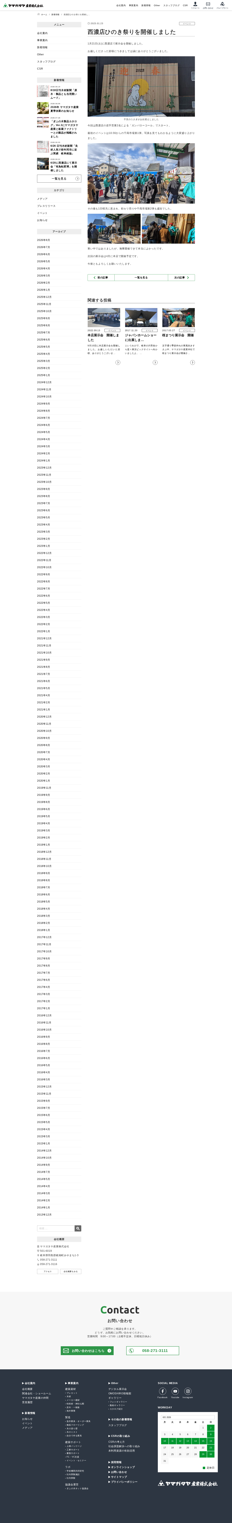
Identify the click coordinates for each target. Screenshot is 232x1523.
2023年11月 (44, 474)
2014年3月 (43, 1193)
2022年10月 (44, 567)
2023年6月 (43, 510)
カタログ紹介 (116, 1409)
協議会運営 (71, 1484)
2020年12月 (44, 716)
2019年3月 (43, 830)
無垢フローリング (75, 1425)
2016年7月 (43, 1051)
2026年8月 (43, 240)
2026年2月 (43, 282)
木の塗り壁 (72, 1428)
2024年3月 (43, 446)
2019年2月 (43, 837)
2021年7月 (43, 674)
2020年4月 (43, 759)
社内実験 (71, 1478)
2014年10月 (44, 1157)
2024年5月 (43, 432)
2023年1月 (43, 546)
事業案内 (133, 5)
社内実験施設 (73, 1474)
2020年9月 (43, 738)
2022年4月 (43, 610)
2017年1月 (43, 1008)
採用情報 (116, 1462)
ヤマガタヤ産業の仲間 (35, 1398)
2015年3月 (43, 1136)
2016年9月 (43, 1036)
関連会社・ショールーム (36, 1393)
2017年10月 (44, 951)
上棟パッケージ (74, 1446)
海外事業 (71, 1411)
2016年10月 (44, 1029)
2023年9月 (43, 489)
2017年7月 (43, 972)
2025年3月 (43, 361)
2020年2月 (43, 773)
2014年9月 (43, 1165)
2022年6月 (43, 595)
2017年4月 (43, 987)
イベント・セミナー (76, 1460)
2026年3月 (43, 275)
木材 (69, 1396)
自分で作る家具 (74, 1435)
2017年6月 (43, 980)
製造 (68, 1417)
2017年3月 (43, 994)
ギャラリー (115, 1398)
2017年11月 (44, 944)
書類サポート (73, 1453)
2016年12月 (44, 1015)
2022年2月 (43, 624)
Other (157, 5)
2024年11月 (44, 389)
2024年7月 (43, 418)
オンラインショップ (123, 1467)
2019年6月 (43, 809)
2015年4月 (43, 1129)
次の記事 (179, 277)
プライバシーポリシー (124, 1482)
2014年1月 (43, 1207)
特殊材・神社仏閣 (75, 1404)
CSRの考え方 (116, 1441)
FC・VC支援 (73, 1457)
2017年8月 (43, 965)
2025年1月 (43, 375)
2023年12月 (44, 467)
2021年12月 (44, 638)
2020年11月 (44, 723)
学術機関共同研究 (75, 1471)
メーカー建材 (73, 1400)
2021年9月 (43, 659)
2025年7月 (43, 332)
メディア (42, 198)
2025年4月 (43, 354)
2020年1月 (43, 780)
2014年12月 (44, 1150)
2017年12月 (44, 937)
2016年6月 (43, 1058)
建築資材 (70, 1389)
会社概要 (27, 1389)
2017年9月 (43, 958)
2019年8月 (43, 802)
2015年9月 (43, 1100)
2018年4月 (43, 908)
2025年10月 (44, 311)
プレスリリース (46, 206)
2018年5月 (43, 901)
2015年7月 (43, 1108)
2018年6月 (43, 894)
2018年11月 (44, 859)
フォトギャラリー (118, 1402)
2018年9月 (43, 873)
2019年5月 (43, 816)
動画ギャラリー (117, 1405)
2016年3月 (43, 1079)
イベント (42, 213)
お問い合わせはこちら (88, 1350)
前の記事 (103, 277)
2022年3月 (43, 617)
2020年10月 (44, 731)
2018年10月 (44, 866)
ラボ (68, 1467)
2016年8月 (43, 1044)
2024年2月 (43, 453)
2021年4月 (43, 695)
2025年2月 (43, 368)
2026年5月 (43, 261)
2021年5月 (43, 688)
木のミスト (72, 1432)
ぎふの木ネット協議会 (77, 1488)
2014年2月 (43, 1200)
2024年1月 (43, 460)
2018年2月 (43, 923)
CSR (185, 5)
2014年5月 (43, 1179)
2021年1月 (43, 709)
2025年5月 (43, 346)
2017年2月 (43, 1001)
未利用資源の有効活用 (121, 1450)
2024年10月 (44, 396)
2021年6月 (43, 681)
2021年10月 (44, 652)
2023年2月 (43, 538)
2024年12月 (44, 382)
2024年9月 (43, 403)
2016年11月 (44, 1022)
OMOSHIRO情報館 (119, 1393)
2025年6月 (43, 339)
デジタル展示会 (117, 1389)
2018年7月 (43, 887)
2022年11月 (44, 560)
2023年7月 (43, 503)
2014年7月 (43, 1172)
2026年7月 (43, 247)
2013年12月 (44, 1214)
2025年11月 (44, 304)
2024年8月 (43, 410)
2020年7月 (43, 752)
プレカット (72, 1393)
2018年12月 (44, 852)
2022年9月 (43, 574)
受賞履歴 (27, 1402)
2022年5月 (43, 603)
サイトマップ (119, 1477)
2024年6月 (43, 425)
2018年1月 (43, 930)
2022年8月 (43, 581)
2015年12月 (44, 1086)
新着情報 (146, 5)
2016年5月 (43, 1065)
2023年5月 (43, 517)
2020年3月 (43, 766)
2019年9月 (43, 795)
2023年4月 (43, 524)
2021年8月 (43, 667)
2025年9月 (43, 318)
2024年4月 (43, 439)
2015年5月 (43, 1122)
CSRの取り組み (120, 1436)
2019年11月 (44, 787)
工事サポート (73, 1450)
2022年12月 (44, 553)
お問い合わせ (119, 1472)
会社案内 (121, 5)
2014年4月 (43, 1186)
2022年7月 (43, 588)
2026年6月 (43, 254)
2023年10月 (44, 482)
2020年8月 (43, 745)
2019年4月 (43, 823)
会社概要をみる (71, 1271)
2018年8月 (43, 880)
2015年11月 (44, 1093)
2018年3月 (43, 916)
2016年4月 (43, 1072)
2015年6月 (43, 1115)
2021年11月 (44, 645)
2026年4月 (43, 268)
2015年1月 (43, 1143)
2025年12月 (44, 297)
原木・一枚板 (73, 1407)
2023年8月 (43, 496)
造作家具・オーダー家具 (79, 1421)
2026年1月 (43, 290)
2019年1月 (43, 844)
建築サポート (73, 1442)
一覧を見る (141, 277)
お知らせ (42, 220)
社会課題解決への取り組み (124, 1446)
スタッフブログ (171, 5)
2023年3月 (43, 531)
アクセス (48, 1271)
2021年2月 (43, 702)
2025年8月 (43, 325)
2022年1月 (43, 631)
